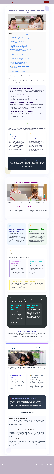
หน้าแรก (14, 2)
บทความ (18, 2)
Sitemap (22, 2)
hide (14, 33)
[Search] (12, 2)
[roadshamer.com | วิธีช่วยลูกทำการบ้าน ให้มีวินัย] (5, 2)
